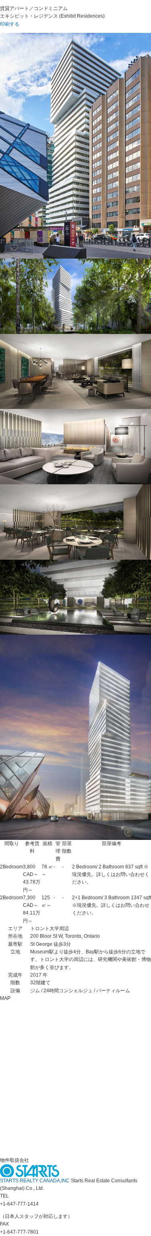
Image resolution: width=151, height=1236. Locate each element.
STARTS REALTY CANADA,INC (35, 1180)
